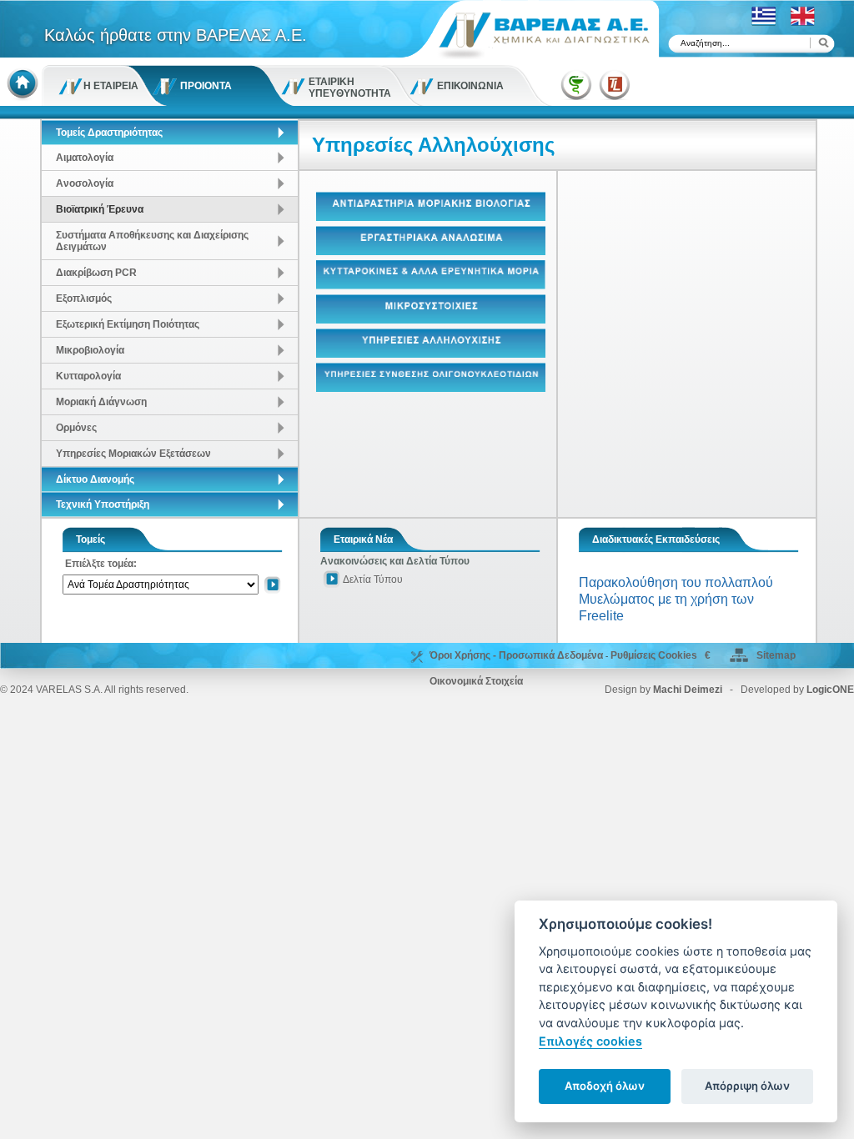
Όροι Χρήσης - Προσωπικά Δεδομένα (516, 655)
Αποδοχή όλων (605, 1085)
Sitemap (776, 655)
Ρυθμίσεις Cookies (653, 655)
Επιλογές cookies (590, 1041)
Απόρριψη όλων (747, 1085)
